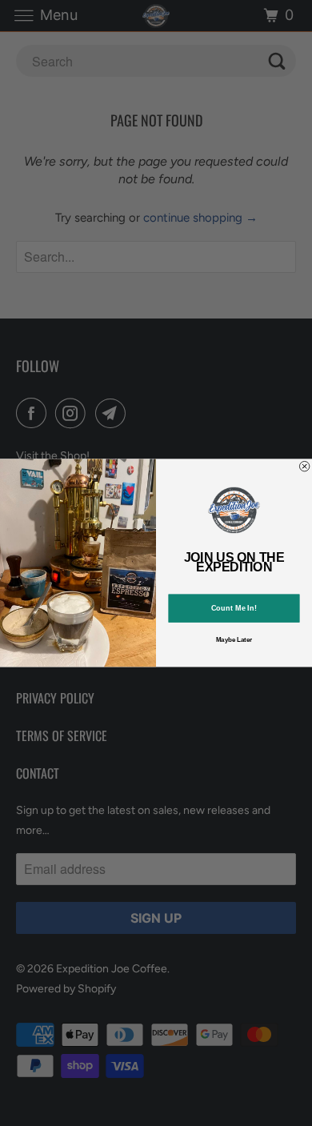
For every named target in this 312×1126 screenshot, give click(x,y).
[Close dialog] (304, 466)
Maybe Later (234, 639)
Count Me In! (234, 608)
